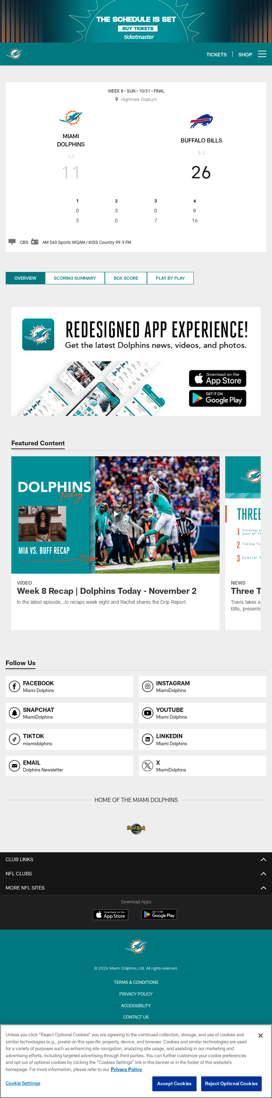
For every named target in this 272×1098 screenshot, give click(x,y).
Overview (25, 277)
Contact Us (136, 1016)
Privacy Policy (136, 993)
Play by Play (170, 277)
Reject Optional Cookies (231, 1083)
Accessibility (136, 1005)
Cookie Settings (23, 1083)
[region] (136, 1061)
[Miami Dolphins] (136, 947)
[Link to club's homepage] (14, 51)
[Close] (260, 1035)
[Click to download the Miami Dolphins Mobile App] (136, 388)
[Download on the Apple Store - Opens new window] (110, 915)
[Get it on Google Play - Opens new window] (159, 918)
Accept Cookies (174, 1083)
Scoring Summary (75, 277)
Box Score (126, 277)
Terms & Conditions (136, 982)
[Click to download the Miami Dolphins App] (136, 334)
